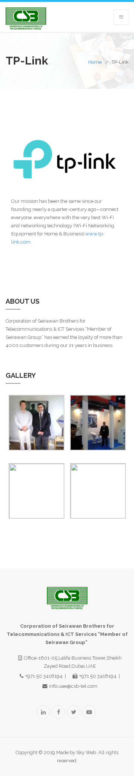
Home (95, 62)
